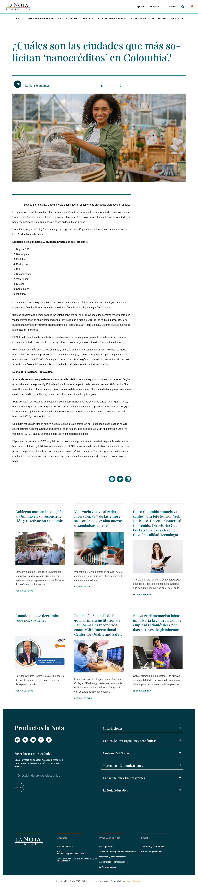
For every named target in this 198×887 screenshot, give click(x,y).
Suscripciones (113, 728)
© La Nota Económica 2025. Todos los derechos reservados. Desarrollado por (99, 881)
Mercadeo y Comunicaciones (123, 765)
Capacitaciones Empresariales (124, 778)
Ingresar (140, 7)
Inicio (19, 18)
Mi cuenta (154, 7)
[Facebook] (17, 740)
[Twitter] (25, 740)
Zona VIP (72, 18)
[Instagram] (41, 740)
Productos (159, 18)
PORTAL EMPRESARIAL (112, 18)
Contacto (172, 7)
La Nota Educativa (115, 790)
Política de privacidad (151, 851)
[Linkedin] (49, 740)
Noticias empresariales (44, 18)
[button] (182, 6)
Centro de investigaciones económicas (129, 741)
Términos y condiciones (152, 846)
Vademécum (139, 18)
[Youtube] (33, 740)
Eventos (177, 18)
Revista (88, 18)
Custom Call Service (117, 753)
